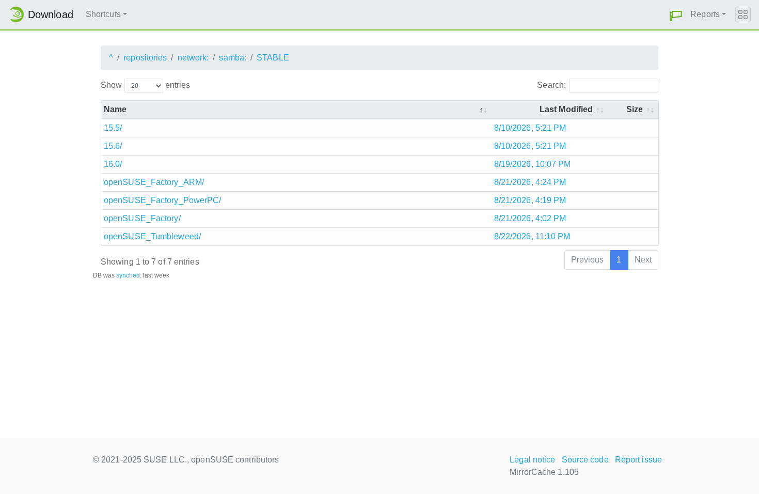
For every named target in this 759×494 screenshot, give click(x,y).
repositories (145, 57)
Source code (585, 459)
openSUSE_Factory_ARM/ (154, 182)
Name (115, 109)
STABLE (273, 57)
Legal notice (532, 459)
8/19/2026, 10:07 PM (532, 164)
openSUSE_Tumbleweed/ (152, 236)
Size (634, 109)
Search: (551, 85)
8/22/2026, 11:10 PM (532, 236)
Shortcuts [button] (103, 14)
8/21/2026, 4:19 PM (530, 200)
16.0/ (113, 164)
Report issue (638, 459)
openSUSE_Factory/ (142, 218)
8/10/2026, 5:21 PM (530, 128)
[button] (676, 14)
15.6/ (113, 146)
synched (128, 275)
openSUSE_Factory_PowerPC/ (163, 200)
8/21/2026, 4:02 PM (530, 218)
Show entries (145, 85)
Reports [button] (705, 14)
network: (193, 57)
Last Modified (566, 109)
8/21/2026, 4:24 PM (530, 182)
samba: (232, 57)
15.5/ (113, 128)
